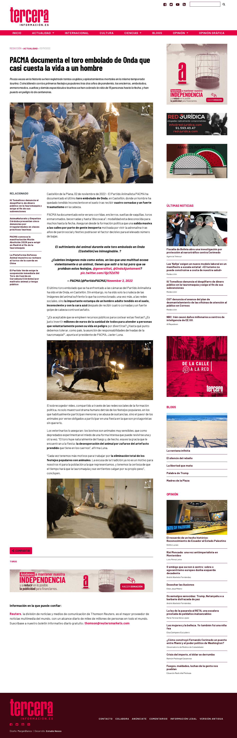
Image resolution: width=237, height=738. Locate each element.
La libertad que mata (180, 465)
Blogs (157, 33)
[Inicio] (29, 16)
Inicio (16, 33)
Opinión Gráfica (212, 33)
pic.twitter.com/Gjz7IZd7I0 (100, 273)
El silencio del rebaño (180, 458)
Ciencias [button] (131, 33)
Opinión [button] (179, 33)
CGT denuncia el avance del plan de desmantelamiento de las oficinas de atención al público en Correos (197, 302)
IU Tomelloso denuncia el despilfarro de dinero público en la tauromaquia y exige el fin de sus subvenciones (26, 206)
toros (13, 561)
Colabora (122, 718)
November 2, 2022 (120, 281)
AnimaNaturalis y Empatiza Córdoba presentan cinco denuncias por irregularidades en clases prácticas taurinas (25, 224)
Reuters (15, 614)
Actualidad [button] (42, 33)
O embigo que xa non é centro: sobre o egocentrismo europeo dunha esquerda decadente (191, 570)
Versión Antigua (211, 718)
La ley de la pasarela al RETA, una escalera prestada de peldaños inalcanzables (193, 612)
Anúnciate (139, 718)
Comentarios (158, 718)
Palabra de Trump (178, 473)
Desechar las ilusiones (180, 584)
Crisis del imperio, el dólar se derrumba (191, 654)
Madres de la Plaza (178, 480)
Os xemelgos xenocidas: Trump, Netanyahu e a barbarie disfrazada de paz (195, 597)
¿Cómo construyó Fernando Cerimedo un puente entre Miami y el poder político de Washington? (197, 641)
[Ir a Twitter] (171, 4)
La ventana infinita (178, 450)
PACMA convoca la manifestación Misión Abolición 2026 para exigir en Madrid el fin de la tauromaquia (25, 242)
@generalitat (102, 268)
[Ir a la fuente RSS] (184, 4)
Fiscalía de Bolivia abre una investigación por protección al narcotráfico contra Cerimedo (194, 251)
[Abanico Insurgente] (197, 167)
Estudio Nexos (53, 731)
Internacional (77, 33)
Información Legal (183, 718)
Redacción (15, 48)
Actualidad (30, 48)
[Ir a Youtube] (177, 4)
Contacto (106, 718)
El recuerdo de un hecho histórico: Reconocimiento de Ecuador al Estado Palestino (196, 539)
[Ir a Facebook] (164, 4)
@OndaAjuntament (126, 268)
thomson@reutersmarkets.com (106, 623)
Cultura (107, 33)
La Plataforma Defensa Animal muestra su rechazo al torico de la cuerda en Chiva (25, 259)
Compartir (22, 550)
